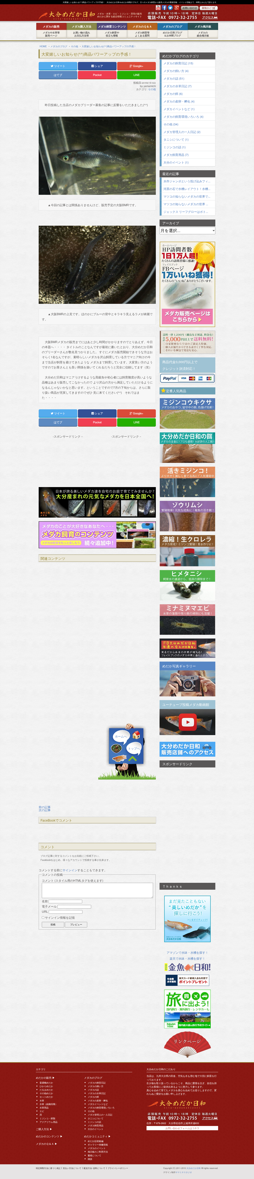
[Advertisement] (68, 461)
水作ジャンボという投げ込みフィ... (186, 181)
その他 (152, 89)
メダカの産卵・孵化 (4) (178, 101)
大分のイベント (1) (176, 162)
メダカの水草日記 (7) (177, 86)
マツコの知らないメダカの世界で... (186, 196)
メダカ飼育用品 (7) (176, 155)
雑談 (90, 1158)
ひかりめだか (46, 1086)
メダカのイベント (97, 1148)
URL (45, 911)
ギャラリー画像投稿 (98, 1144)
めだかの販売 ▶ (45, 1077)
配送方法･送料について (94, 1168)
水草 (42, 1100)
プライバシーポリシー (118, 1168)
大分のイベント (95, 1128)
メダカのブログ (93, 1077)
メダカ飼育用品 (95, 1125)
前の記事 (45, 807)
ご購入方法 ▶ (44, 1129)
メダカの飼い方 (95, 1086)
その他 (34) (170, 124)
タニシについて (95, 1118)
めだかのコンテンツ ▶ (49, 1136)
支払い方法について (72, 1168)
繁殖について (94, 1155)
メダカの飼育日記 (97, 1082)
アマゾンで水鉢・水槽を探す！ (187, 952)
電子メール (49, 906)
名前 (45, 901)
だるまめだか (46, 1089)
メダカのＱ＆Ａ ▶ (46, 1144)
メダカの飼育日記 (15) (178, 63)
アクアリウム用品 (48, 1121)
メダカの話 (93, 1089)
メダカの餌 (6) (173, 94)
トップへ (134, 748)
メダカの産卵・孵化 (98, 1100)
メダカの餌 (93, 1096)
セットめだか (46, 1096)
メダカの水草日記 (97, 1093)
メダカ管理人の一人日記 (100, 1114)
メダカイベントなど (98, 1104)
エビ (42, 1111)
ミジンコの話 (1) (174, 147)
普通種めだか (46, 1082)
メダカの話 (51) (173, 78)
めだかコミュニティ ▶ (97, 1136)
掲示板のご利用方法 (98, 1151)
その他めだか (46, 1093)
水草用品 (44, 1107)
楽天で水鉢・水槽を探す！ (187, 958)
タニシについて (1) (176, 139)
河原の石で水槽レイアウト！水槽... (186, 189)
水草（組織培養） (48, 1104)
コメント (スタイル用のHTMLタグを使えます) (72, 880)
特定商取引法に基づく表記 (48, 1168)
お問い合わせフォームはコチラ (182, 1128)
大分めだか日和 (193, 1168)
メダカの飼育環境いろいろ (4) (183, 116)
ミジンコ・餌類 (47, 1118)
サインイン (69, 870)
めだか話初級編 (95, 1141)
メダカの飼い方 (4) (176, 71)
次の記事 (45, 810)
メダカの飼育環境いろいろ (101, 1107)
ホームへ (121, 736)
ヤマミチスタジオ (184, 1172)
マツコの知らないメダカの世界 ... (185, 204)
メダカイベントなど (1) (178, 109)
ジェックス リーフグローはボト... (185, 211)
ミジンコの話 (94, 1121)
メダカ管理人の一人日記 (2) (181, 132)
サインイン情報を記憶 (60, 917)
